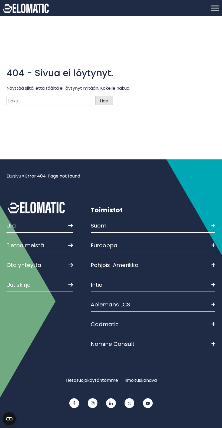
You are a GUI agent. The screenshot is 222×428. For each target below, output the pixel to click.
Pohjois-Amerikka (115, 265)
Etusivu (13, 176)
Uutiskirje (18, 285)
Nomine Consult (113, 344)
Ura (11, 225)
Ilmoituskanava (141, 380)
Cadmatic (105, 324)
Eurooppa (104, 245)
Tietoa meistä (25, 245)
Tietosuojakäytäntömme (92, 380)
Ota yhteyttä (23, 265)
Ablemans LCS (110, 304)
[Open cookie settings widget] (9, 418)
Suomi (99, 225)
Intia (97, 285)
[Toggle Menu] (215, 8)
